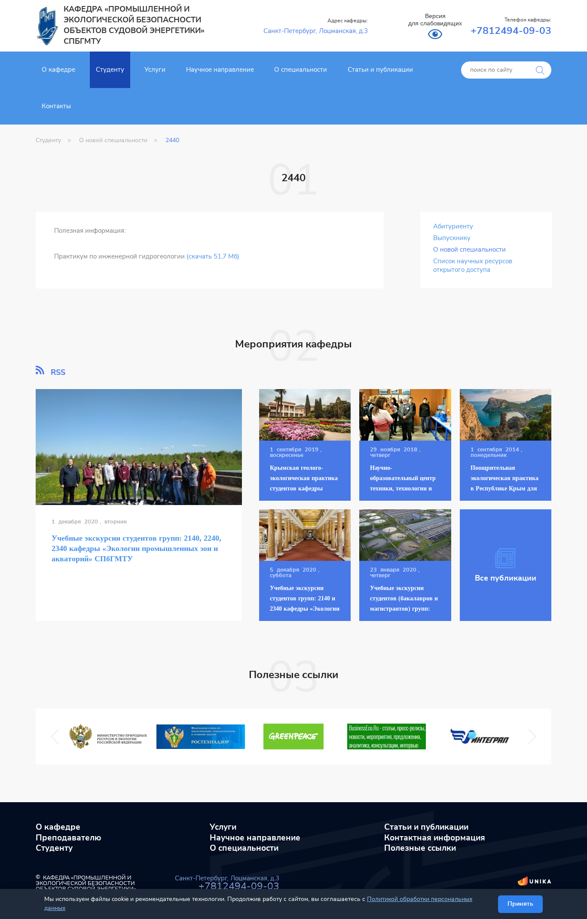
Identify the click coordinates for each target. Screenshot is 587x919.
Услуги (154, 70)
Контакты (56, 106)
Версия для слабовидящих (435, 19)
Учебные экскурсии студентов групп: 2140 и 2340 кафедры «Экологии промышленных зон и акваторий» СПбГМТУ (304, 609)
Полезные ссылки (420, 848)
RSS (57, 372)
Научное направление (220, 70)
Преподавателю (68, 838)
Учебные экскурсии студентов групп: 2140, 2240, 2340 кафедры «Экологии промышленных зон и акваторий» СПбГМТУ (136, 548)
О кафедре (58, 70)
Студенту (110, 70)
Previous (57, 736)
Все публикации (505, 578)
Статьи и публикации (380, 70)
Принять (520, 904)
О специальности (300, 70)
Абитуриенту (453, 226)
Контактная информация (434, 838)
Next (527, 736)
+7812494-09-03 (511, 31)
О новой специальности (469, 249)
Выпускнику (452, 238)
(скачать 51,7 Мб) (212, 256)
